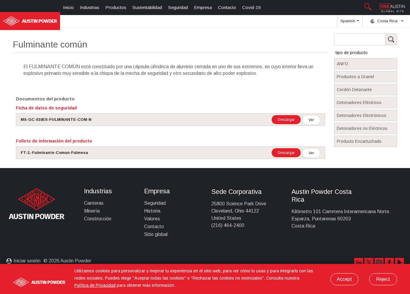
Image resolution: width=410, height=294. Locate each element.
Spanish (348, 21)
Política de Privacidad (95, 285)
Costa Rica (386, 21)
